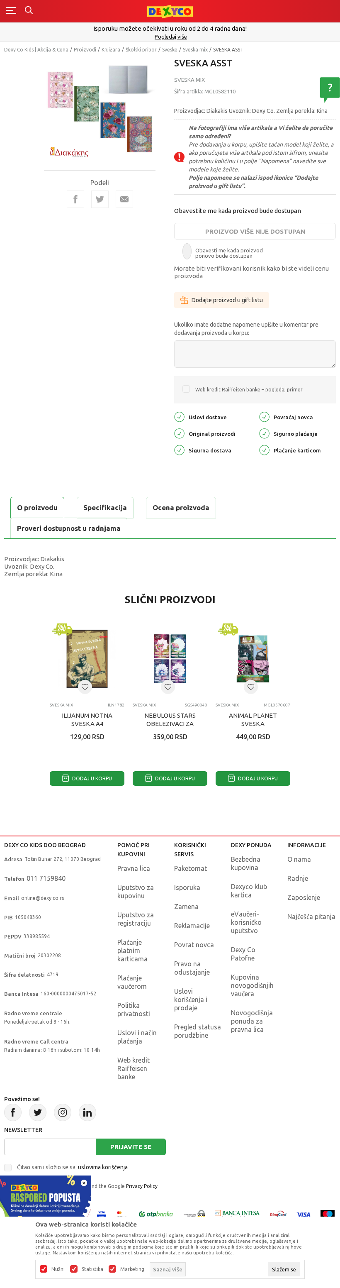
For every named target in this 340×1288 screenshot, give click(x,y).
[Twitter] (37, 1112)
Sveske (169, 49)
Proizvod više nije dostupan (255, 231)
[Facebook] (75, 199)
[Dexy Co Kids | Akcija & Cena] (170, 11)
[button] (85, 687)
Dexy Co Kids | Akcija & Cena (36, 49)
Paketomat (190, 868)
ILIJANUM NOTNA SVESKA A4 (87, 719)
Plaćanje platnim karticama (132, 951)
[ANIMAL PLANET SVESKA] (253, 659)
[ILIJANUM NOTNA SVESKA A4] (87, 659)
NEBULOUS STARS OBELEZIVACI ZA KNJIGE (170, 724)
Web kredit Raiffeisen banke (133, 1068)
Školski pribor (141, 49)
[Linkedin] (87, 1112)
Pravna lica (133, 868)
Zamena (186, 906)
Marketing (132, 1269)
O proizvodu (37, 507)
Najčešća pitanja (311, 916)
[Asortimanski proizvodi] (181, 157)
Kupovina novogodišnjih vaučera (252, 985)
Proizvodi (85, 49)
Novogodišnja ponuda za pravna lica (252, 1021)
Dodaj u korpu (91, 778)
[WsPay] (194, 1213)
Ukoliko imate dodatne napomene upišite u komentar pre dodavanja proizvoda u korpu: (246, 328)
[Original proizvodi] (179, 432)
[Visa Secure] (101, 1213)
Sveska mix (195, 49)
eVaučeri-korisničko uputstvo (246, 922)
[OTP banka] (156, 1213)
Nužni (58, 1269)
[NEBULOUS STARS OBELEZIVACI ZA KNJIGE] (170, 659)
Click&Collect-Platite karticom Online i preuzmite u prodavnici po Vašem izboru (178, 28)
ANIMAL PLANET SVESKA (253, 719)
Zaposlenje (303, 897)
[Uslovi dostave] (179, 416)
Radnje (297, 878)
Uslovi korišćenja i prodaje (190, 999)
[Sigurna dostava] (179, 449)
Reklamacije (192, 925)
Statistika (92, 1269)
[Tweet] (100, 199)
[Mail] (124, 199)
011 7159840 (46, 878)
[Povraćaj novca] (264, 416)
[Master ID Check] (122, 1213)
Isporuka (187, 887)
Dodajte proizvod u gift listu (227, 300)
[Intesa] (237, 1213)
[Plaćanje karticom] (264, 449)
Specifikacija (105, 507)
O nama (299, 859)
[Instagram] (62, 1112)
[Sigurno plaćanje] (264, 432)
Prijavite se (130, 1146)
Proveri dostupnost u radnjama (69, 528)
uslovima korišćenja (103, 1167)
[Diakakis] (69, 152)
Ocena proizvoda (181, 507)
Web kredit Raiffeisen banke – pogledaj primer (249, 389)
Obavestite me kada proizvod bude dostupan (237, 210)
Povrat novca (194, 944)
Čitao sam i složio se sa (72, 1167)
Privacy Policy (142, 1186)
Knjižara (111, 49)
